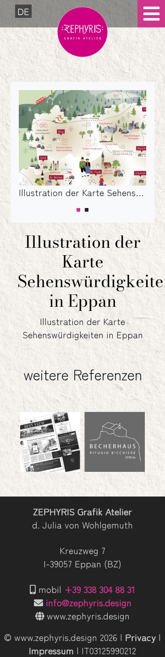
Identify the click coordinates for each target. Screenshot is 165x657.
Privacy (140, 637)
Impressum (51, 650)
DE (23, 11)
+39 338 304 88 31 (99, 589)
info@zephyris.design (89, 602)
